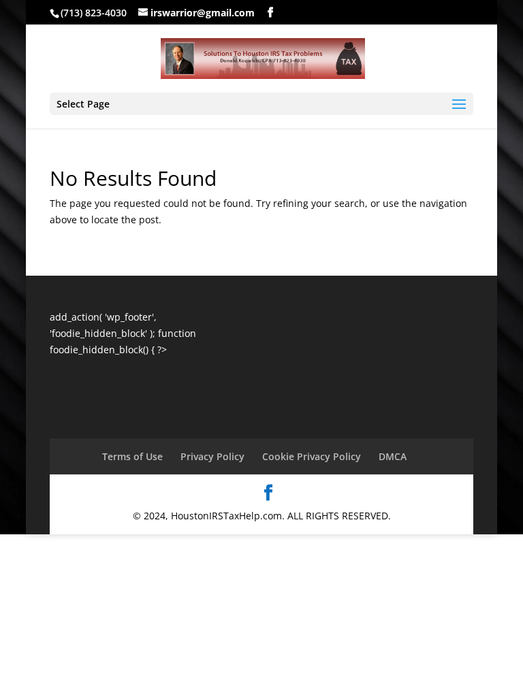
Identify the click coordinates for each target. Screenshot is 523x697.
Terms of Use (132, 456)
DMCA (393, 456)
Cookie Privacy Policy (311, 456)
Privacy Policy (212, 456)
